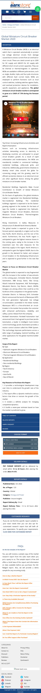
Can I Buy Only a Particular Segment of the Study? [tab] (19, 595)
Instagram (27, 680)
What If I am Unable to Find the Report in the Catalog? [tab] (18, 613)
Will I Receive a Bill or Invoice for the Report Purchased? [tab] (17, 608)
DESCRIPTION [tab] (6, 45)
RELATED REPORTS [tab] (8, 420)
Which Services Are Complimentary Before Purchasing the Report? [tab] (20, 603)
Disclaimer (23, 657)
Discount (4, 654)
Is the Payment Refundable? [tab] (12, 626)
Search (35, 17)
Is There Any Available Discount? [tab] (13, 599)
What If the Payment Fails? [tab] (11, 630)
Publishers (4, 657)
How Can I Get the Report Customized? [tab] (15, 588)
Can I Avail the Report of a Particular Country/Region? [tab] (20, 634)
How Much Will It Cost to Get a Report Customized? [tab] (20, 592)
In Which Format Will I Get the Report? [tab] (15, 579)
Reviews (4, 660)
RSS (24, 683)
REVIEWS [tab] (5, 429)
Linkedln (7, 683)
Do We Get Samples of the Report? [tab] (14, 550)
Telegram (7, 687)
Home (4, 25)
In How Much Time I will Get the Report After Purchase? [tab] (17, 583)
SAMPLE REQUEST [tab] (8, 424)
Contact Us (4, 651)
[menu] (19, 12)
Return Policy (24, 654)
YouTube (26, 687)
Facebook (7, 677)
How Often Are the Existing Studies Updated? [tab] (18, 618)
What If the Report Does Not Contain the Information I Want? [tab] (20, 622)
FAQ (21, 651)
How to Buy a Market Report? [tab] (12, 576)
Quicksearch (24, 660)
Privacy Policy (25, 648)
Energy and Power (13, 25)
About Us (4, 648)
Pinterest (7, 680)
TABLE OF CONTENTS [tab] (9, 415)
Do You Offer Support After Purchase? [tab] (15, 637)
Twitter (26, 677)
